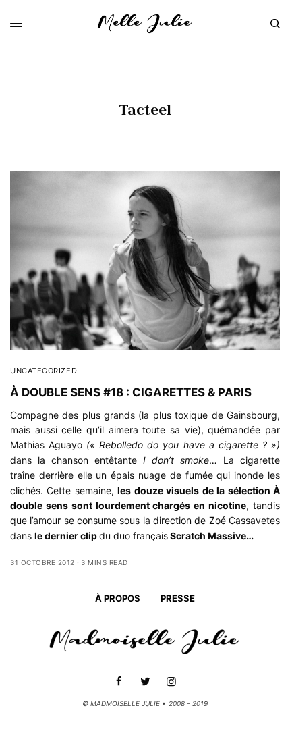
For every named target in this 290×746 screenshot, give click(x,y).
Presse (178, 598)
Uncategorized (43, 370)
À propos (117, 598)
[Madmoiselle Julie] (144, 24)
